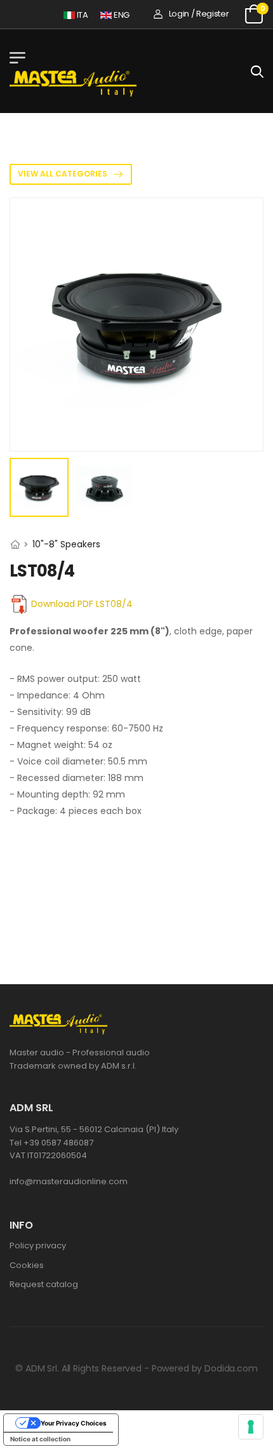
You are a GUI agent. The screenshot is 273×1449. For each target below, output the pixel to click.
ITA (78, 15)
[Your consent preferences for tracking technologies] (251, 1427)
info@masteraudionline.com (69, 1181)
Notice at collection (40, 1439)
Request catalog (44, 1284)
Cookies (27, 1265)
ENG (117, 15)
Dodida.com (231, 1368)
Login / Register (199, 14)
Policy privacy (38, 1245)
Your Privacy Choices (74, 1423)
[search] (257, 71)
